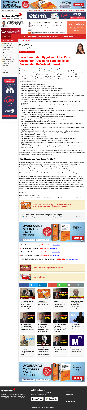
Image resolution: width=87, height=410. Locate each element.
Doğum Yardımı (6, 49)
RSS (67, 10)
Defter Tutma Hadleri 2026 (59, 10)
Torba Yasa (5, 69)
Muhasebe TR (35, 407)
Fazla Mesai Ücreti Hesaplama (7, 53)
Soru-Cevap (5, 65)
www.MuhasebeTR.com (32, 196)
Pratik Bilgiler (6, 63)
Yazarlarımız (6, 72)
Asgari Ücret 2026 (38, 10)
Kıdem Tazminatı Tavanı (8, 61)
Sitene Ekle (71, 10)
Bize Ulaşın (82, 10)
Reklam (77, 10)
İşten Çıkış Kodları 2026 (8, 59)
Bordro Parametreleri (8, 47)
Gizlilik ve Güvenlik (70, 401)
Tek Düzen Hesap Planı (8, 67)
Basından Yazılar (7, 45)
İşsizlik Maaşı (7, 57)
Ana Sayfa (31, 10)
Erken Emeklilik (8, 51)
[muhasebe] (12, 18)
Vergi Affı (5, 70)
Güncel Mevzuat (7, 56)
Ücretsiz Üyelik (69, 394)
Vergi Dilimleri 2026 (48, 10)
